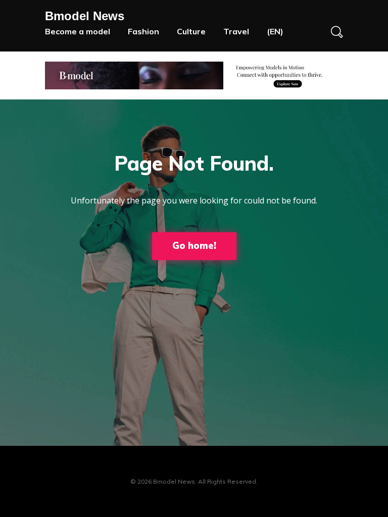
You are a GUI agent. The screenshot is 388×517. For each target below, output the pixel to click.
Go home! (194, 245)
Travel (236, 31)
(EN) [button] (275, 31)
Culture (191, 31)
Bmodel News (84, 16)
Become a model (77, 31)
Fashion (143, 31)
